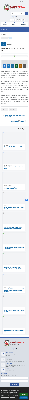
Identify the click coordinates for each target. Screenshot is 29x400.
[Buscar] (26, 13)
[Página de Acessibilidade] (24, 20)
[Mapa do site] (22, 20)
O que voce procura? (6, 13)
